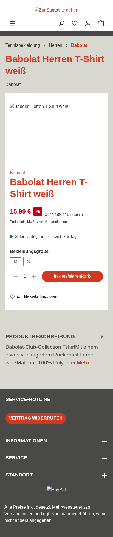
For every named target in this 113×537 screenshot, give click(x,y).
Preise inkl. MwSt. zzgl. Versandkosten (38, 222)
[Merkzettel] (74, 23)
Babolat (17, 172)
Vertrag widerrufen (36, 418)
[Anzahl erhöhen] (34, 276)
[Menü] (12, 23)
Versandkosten (18, 513)
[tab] (55, 350)
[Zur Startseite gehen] (56, 10)
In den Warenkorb (72, 276)
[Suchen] (61, 23)
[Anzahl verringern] (15, 276)
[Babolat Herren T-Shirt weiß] (56, 134)
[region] (56, 134)
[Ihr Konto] (87, 23)
